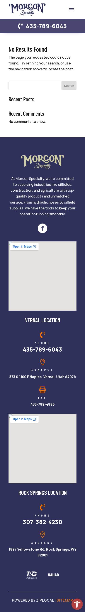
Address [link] (42, 370)
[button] (71, 9)
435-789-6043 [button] (46, 26)
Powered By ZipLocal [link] (33, 600)
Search (69, 86)
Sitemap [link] (65, 600)
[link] (77, 604)
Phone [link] (42, 343)
